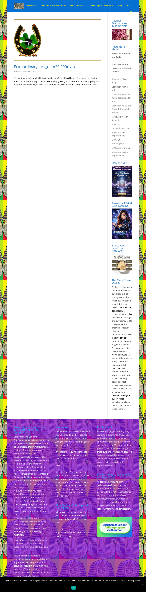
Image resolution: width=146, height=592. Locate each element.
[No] (142, 584)
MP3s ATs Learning (121, 148)
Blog (120, 6)
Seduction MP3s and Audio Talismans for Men (121, 98)
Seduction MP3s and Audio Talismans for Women (121, 109)
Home (30, 6)
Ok (73, 588)
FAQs (128, 6)
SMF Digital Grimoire (101, 6)
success (32, 71)
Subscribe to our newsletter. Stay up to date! (121, 68)
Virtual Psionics (77, 6)
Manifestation (20, 71)
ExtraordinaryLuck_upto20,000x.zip (44, 66)
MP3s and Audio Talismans (53, 6)
